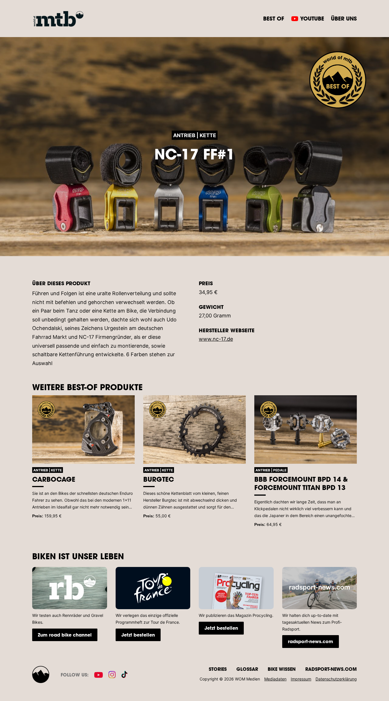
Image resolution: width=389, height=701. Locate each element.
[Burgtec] (194, 429)
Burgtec (158, 479)
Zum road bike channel (65, 635)
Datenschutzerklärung (336, 678)
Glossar (247, 669)
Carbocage (53, 479)
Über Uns (344, 18)
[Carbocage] (83, 429)
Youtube (312, 18)
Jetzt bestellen (138, 635)
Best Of (273, 18)
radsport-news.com (310, 641)
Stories (218, 669)
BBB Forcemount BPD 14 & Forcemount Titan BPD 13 (301, 483)
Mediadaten (275, 678)
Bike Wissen (282, 669)
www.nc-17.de (216, 339)
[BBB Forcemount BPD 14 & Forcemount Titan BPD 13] (305, 429)
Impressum (301, 678)
